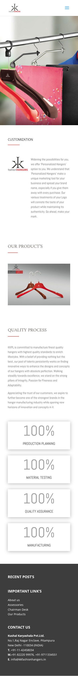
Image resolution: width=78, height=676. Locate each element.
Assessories (15, 605)
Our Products (17, 614)
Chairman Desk (18, 609)
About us (14, 600)
